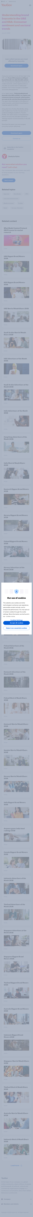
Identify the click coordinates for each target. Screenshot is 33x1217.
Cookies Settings (16, 620)
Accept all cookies (16, 623)
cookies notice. (10, 616)
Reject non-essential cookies (16, 628)
